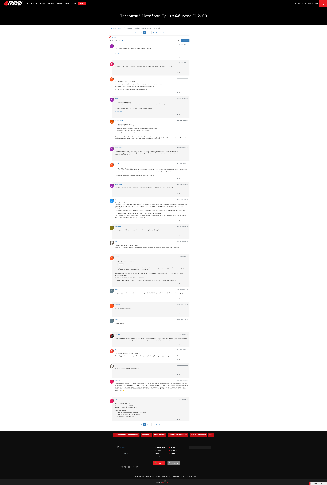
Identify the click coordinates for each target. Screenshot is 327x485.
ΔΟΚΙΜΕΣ (158, 450)
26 (156, 32)
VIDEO (173, 453)
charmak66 (118, 226)
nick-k (116, 289)
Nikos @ (117, 54)
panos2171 (117, 334)
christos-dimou (119, 120)
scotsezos (117, 78)
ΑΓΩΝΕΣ (174, 447)
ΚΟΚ (211, 435)
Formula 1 (114, 37)
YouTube (121, 54)
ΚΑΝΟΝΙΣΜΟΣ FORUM (153, 476)
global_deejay (118, 147)
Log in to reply (185, 40)
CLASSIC (174, 450)
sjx (115, 199)
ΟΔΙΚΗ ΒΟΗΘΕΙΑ (159, 435)
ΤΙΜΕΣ (157, 453)
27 (160, 32)
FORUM (157, 456)
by (160, 482)
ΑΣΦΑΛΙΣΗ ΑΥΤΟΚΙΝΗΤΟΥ (178, 435)
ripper (116, 349)
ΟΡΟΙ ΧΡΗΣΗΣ (139, 476)
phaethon (117, 62)
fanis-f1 (117, 163)
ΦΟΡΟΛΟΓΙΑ (146, 435)
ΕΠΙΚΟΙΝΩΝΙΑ (166, 476)
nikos (116, 44)
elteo (116, 241)
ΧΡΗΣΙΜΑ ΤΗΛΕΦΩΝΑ (198, 435)
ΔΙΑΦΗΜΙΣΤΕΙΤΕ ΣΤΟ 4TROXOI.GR (184, 476)
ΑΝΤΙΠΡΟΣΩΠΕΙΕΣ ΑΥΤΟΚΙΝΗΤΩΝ (126, 435)
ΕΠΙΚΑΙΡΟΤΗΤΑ (160, 447)
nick (116, 399)
